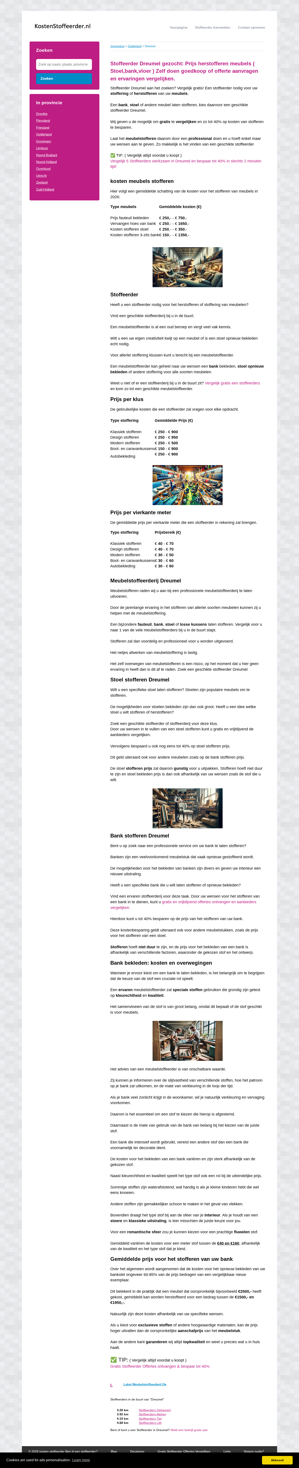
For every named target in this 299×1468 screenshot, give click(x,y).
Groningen (43, 141)
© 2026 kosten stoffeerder (46, 1451)
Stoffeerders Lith (150, 1423)
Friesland (42, 127)
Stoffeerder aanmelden (212, 27)
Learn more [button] (81, 1460)
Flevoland (43, 120)
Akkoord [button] (277, 1460)
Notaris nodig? (254, 1451)
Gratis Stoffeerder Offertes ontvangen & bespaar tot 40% (160, 1366)
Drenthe (41, 114)
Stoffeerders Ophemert (155, 1410)
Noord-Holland (46, 162)
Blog (114, 1451)
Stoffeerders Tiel (150, 1418)
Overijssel (43, 168)
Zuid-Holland (45, 189)
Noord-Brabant (46, 155)
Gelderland (44, 134)
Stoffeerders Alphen (152, 1414)
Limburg (42, 148)
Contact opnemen (251, 27)
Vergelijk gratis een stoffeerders (232, 383)
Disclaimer (137, 1451)
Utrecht (41, 175)
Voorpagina (178, 27)
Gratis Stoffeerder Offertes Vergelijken (184, 1451)
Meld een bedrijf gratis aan (189, 1430)
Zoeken (46, 78)
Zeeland (41, 182)
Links (227, 1451)
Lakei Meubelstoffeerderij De (144, 1384)
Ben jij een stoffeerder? (81, 1451)
